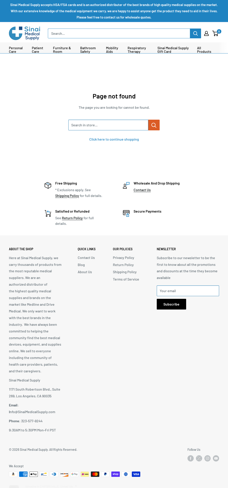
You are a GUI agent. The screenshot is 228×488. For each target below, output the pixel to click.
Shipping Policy (67, 195)
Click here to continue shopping (114, 139)
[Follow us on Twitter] (199, 459)
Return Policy (72, 218)
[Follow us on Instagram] (207, 458)
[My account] (206, 33)
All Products (204, 49)
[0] (215, 33)
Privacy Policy (123, 257)
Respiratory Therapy (137, 49)
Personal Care (16, 49)
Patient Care (37, 49)
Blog (81, 264)
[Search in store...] (154, 125)
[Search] (195, 33)
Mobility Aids (112, 49)
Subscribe (171, 304)
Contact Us (142, 190)
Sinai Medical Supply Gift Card (173, 49)
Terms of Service (126, 279)
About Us (85, 272)
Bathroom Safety (88, 49)
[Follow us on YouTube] (216, 458)
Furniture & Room (62, 49)
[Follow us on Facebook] (190, 458)
